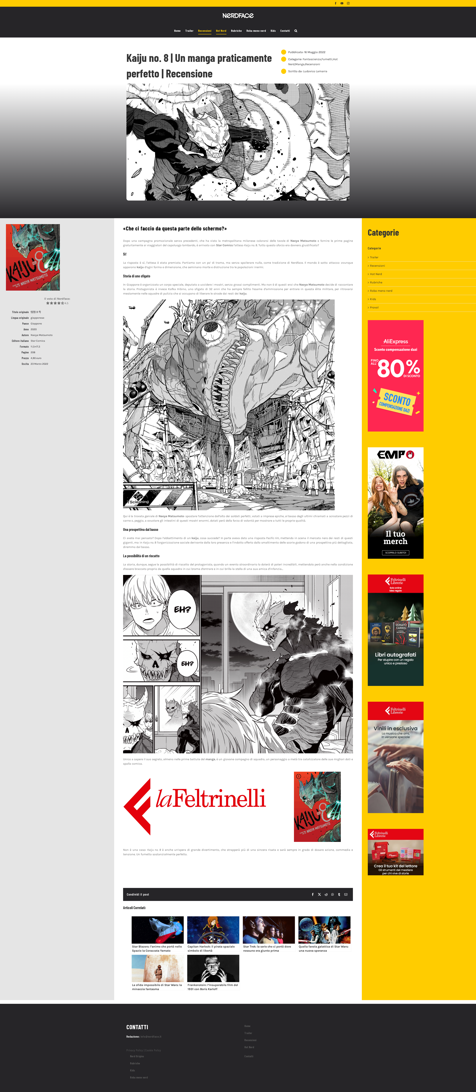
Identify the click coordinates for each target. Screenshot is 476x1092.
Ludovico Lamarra (315, 71)
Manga (300, 64)
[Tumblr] (339, 894)
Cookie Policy (153, 1050)
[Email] (345, 894)
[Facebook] (312, 894)
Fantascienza (312, 59)
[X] (319, 894)
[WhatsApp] (332, 894)
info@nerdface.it (151, 1036)
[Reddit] (326, 894)
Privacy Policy (134, 1050)
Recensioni (312, 64)
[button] (296, 30)
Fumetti (326, 59)
